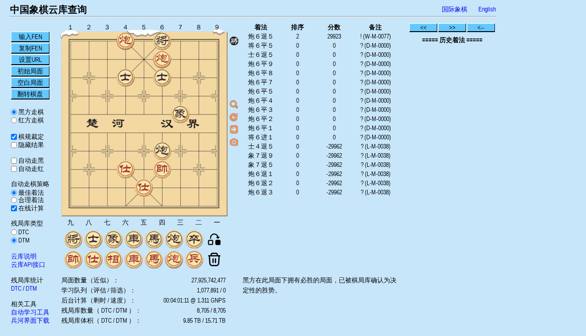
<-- (481, 27)
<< (423, 27)
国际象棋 (454, 9)
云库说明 (24, 256)
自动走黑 (30, 160)
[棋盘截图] (233, 141)
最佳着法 (30, 192)
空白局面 (30, 82)
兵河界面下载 (30, 320)
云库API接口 (28, 264)
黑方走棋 (30, 112)
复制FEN (30, 48)
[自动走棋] (233, 129)
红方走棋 (30, 120)
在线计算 (30, 208)
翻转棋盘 (30, 94)
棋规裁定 (30, 136)
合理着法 (30, 200)
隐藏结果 (30, 145)
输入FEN (30, 36)
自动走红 (30, 168)
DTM (23, 240)
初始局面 (30, 71)
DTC (23, 232)
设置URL (30, 59)
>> (452, 27)
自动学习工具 (30, 312)
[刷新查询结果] (233, 116)
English (487, 9)
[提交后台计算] (233, 104)
